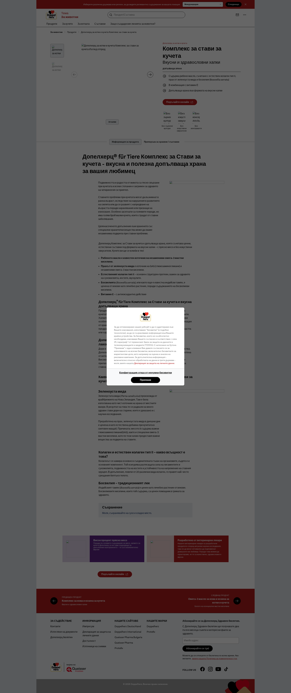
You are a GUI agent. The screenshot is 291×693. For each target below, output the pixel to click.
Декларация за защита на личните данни (154, 363)
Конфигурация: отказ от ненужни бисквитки (145, 372)
